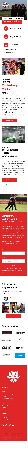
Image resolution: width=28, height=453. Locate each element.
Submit (13, 265)
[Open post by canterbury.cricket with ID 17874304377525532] (13, 307)
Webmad (4, 439)
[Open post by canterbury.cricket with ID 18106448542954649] (5, 307)
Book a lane (9, 180)
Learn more (9, 184)
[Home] (5, 5)
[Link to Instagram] (6, 425)
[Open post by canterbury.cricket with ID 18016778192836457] (21, 307)
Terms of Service (18, 270)
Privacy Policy (8, 270)
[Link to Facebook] (3, 425)
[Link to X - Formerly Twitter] (10, 425)
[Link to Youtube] (13, 425)
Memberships (9, 120)
